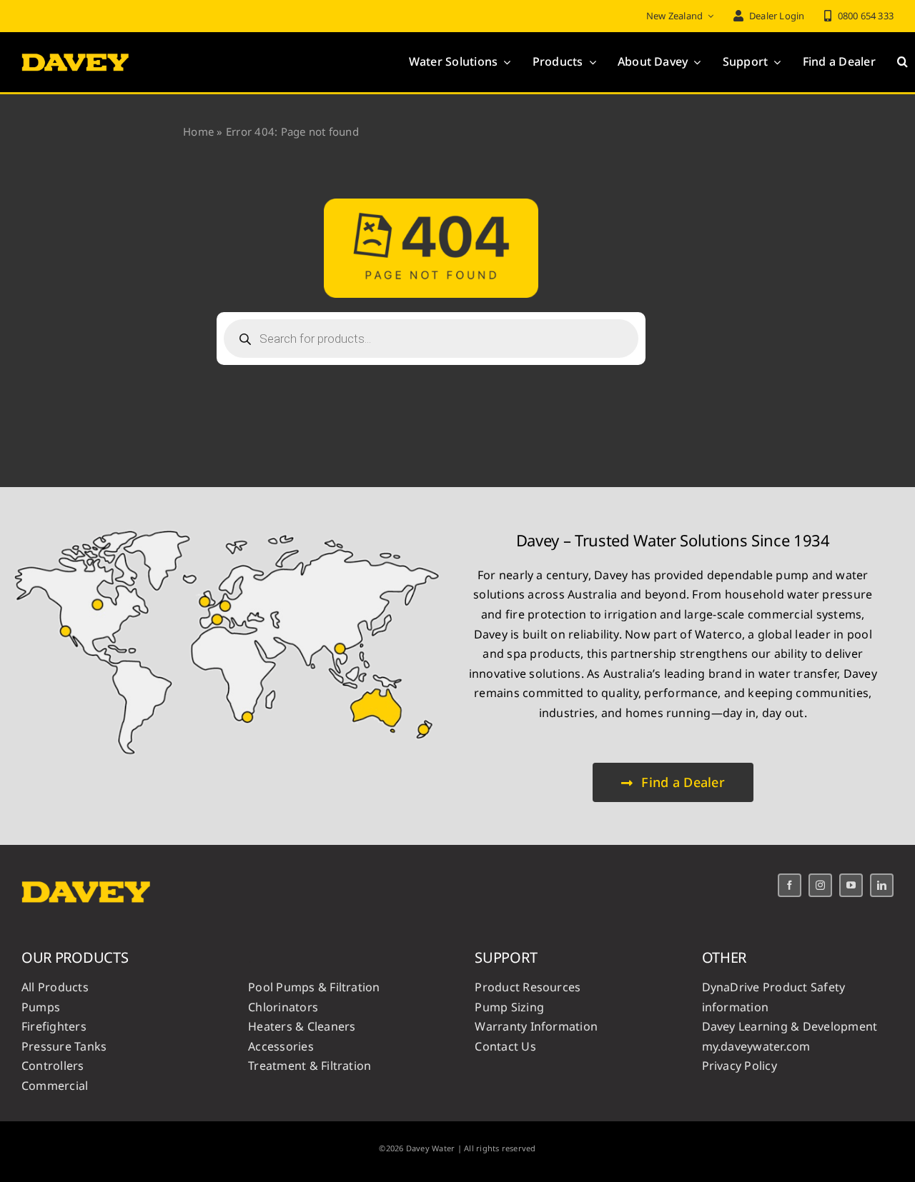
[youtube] (851, 885)
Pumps (40, 1007)
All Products (55, 987)
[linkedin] (882, 885)
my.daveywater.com (756, 1046)
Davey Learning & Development (790, 1026)
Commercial (54, 1085)
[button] (902, 62)
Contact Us (505, 1046)
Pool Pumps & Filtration (314, 987)
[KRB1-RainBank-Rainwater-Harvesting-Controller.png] (228, 521)
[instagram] (820, 885)
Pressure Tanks (64, 1046)
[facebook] (789, 885)
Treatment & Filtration (309, 1065)
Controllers (52, 1065)
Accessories (281, 1046)
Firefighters (53, 1026)
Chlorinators (283, 1007)
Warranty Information (536, 1026)
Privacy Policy (739, 1065)
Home (198, 131)
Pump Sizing (509, 1007)
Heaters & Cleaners (301, 1026)
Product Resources (527, 987)
